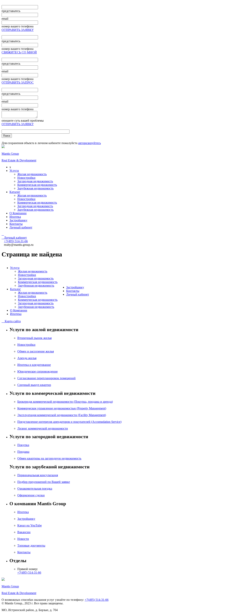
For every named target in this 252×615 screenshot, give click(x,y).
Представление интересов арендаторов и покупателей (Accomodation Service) (69, 421)
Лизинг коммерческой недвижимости (42, 428)
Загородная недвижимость (35, 181)
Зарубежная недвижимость (35, 188)
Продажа (23, 451)
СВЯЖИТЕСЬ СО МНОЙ (19, 52)
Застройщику (18, 220)
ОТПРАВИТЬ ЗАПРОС (18, 82)
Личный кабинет (20, 227)
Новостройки (26, 177)
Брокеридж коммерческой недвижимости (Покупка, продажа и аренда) (65, 401)
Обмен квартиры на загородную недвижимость (49, 458)
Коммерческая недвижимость (37, 184)
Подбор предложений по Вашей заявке (43, 482)
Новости (23, 538)
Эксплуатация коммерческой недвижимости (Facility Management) (61, 415)
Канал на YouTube (29, 525)
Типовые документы (31, 545)
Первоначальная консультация (37, 475)
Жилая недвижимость (32, 174)
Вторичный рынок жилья (34, 338)
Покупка (23, 445)
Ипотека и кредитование (34, 364)
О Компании (18, 213)
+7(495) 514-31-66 (29, 572)
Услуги (14, 170)
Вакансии (24, 532)
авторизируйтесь (89, 143)
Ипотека (15, 216)
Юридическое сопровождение (37, 371)
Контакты (16, 224)
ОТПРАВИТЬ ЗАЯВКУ (18, 30)
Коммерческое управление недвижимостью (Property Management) (61, 408)
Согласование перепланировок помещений (46, 378)
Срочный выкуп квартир (34, 385)
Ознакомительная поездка (34, 488)
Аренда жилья (26, 358)
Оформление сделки (31, 495)
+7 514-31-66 (16, 241)
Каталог (14, 192)
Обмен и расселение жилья (35, 351)
